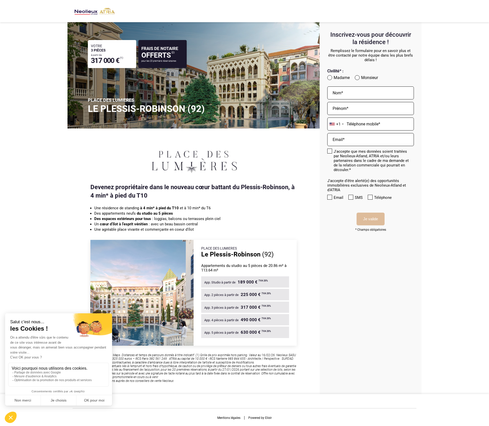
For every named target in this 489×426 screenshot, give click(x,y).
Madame (342, 77)
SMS (359, 197)
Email (338, 197)
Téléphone (383, 197)
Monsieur (369, 77)
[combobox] (336, 124)
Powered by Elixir (260, 418)
